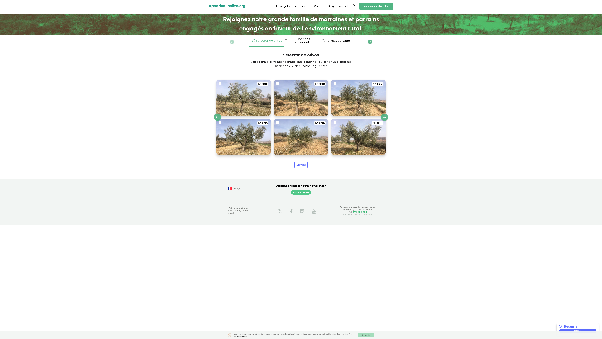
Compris (366, 335)
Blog (331, 6)
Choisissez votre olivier (376, 6)
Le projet (282, 6)
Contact (342, 6)
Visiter (318, 6)
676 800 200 (360, 212)
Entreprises (301, 6)
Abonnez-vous (301, 192)
